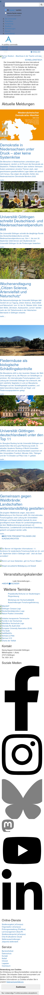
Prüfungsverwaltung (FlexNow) (14, 929)
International (10, 33)
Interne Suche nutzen (14, 13)
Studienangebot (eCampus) (12, 924)
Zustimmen (21, 986)
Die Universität (10, 18)
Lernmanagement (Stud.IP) (12, 931)
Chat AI (5, 936)
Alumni (7, 31)
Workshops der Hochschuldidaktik (21, 600)
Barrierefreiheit (7, 951)
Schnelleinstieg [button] (33, 59)
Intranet (5, 961)
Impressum (6, 966)
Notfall (4, 958)
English (36, 52)
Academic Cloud (15, 936)
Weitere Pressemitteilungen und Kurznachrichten (19, 537)
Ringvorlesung (13, 596)
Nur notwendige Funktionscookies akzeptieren (19, 993)
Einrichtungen (10, 28)
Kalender (14, 583)
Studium (8, 26)
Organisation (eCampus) (11, 927)
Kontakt (5, 956)
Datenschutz (6, 953)
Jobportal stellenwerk (10, 941)
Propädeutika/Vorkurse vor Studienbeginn (24, 593)
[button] (5, 47)
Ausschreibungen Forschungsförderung (23, 602)
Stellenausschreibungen (11, 939)
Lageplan (5, 963)
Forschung (9, 23)
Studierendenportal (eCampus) (14, 934)
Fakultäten (9, 21)
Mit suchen (14, 10)
